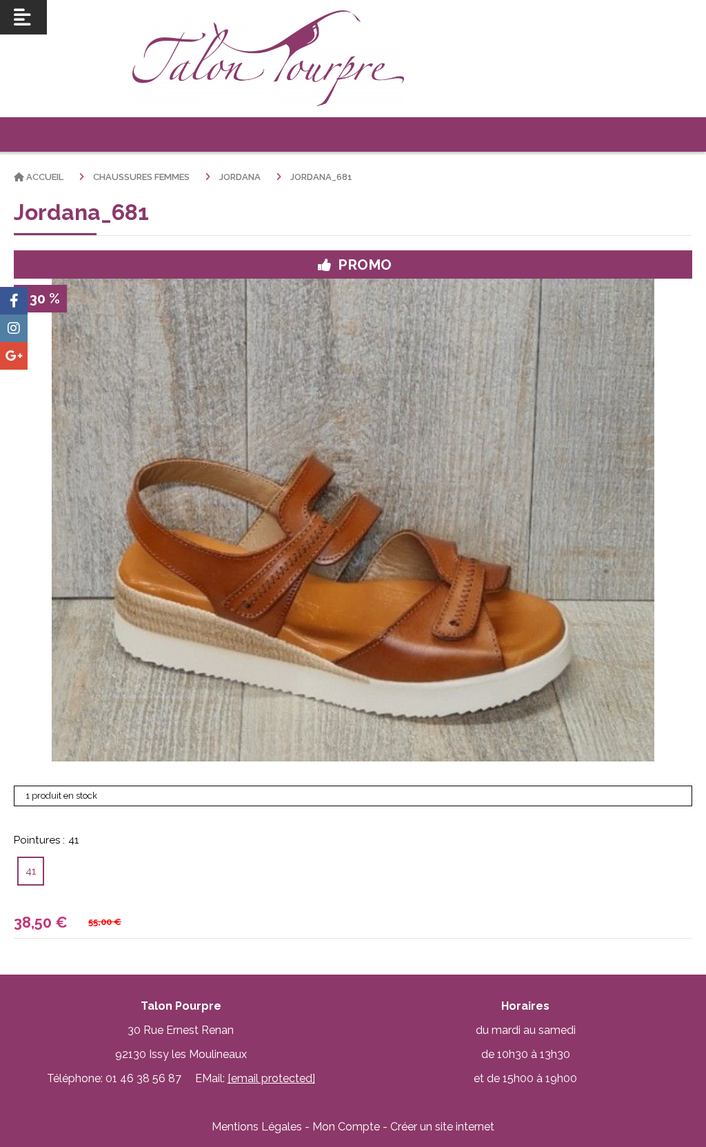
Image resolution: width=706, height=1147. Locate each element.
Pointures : (46, 840)
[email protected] (271, 1078)
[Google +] (14, 356)
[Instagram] (14, 328)
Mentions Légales (257, 1126)
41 (31, 871)
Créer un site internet (442, 1126)
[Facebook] (14, 301)
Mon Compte (346, 1126)
